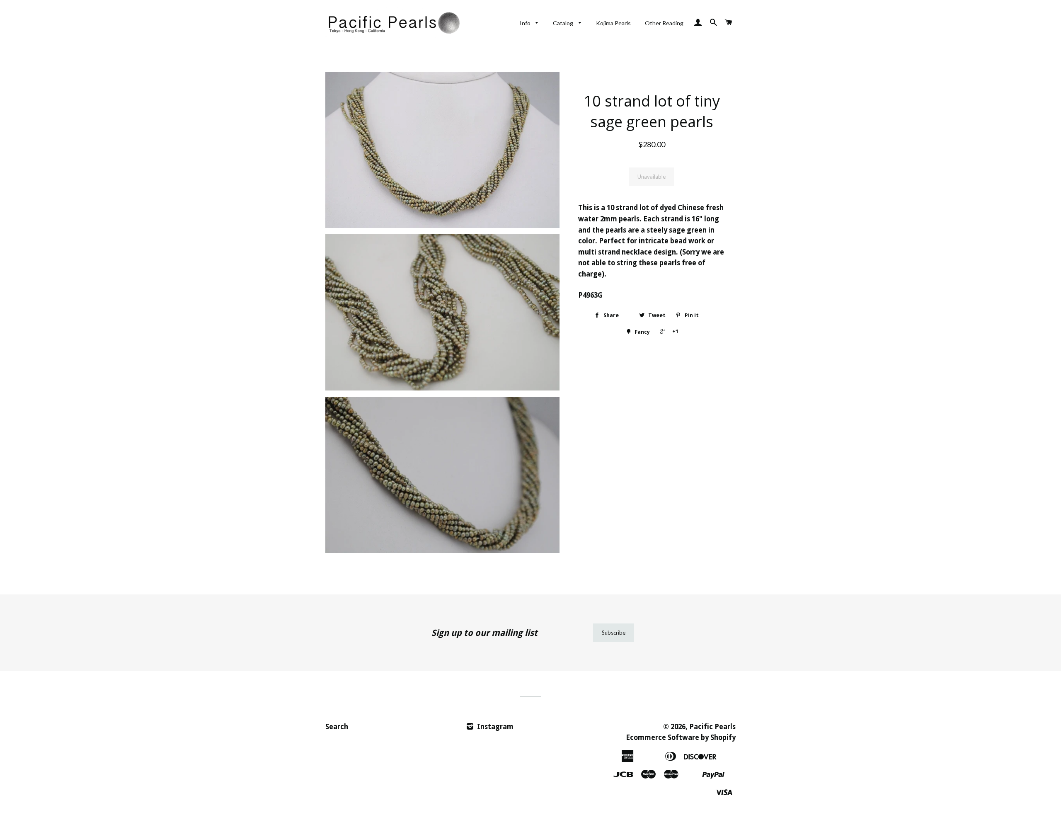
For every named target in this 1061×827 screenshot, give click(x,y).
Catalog (563, 23)
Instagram (494, 727)
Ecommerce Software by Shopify (681, 737)
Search (336, 727)
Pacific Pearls (712, 727)
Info (526, 23)
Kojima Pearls (613, 23)
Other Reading (664, 23)
